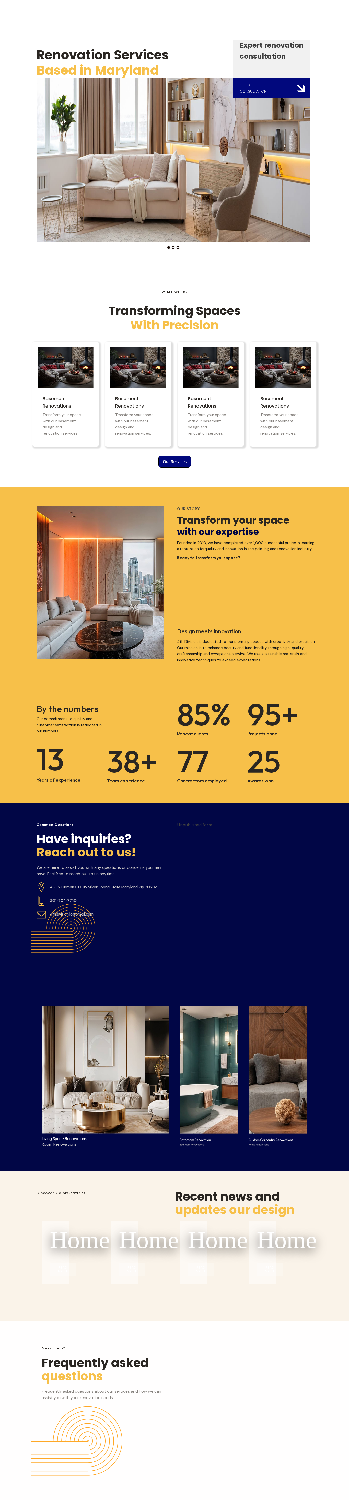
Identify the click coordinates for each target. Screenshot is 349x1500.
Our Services (175, 461)
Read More (63, 1269)
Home (55, 1240)
